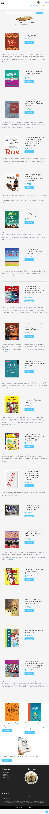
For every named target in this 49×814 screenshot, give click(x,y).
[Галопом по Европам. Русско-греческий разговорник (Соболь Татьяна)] (12, 510)
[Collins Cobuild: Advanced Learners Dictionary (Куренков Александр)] (12, 369)
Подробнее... (7, 730)
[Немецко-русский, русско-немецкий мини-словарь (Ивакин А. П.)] (12, 79)
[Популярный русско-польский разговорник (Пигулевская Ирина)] (12, 222)
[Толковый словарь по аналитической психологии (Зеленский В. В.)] (12, 609)
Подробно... (29, 42)
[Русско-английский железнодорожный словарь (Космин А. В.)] (12, 258)
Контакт (5, 775)
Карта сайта (6, 777)
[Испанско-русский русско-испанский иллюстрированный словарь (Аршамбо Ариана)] (12, 183)
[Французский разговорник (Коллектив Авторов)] (12, 639)
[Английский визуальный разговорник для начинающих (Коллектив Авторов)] (12, 406)
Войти (5, 774)
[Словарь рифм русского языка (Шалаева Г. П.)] (12, 42)
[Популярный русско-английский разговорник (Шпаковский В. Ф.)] (12, 542)
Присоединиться (7, 772)
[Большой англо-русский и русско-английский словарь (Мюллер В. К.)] (12, 109)
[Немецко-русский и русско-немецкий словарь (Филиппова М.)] (12, 577)
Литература (6, 771)
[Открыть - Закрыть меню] (2, 2)
